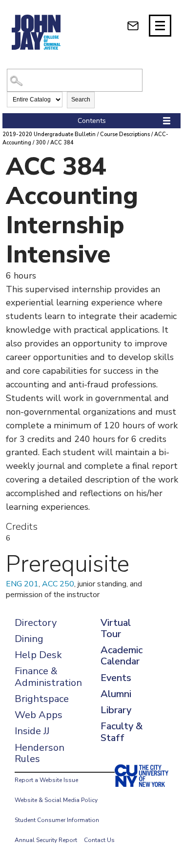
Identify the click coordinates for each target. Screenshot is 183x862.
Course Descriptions (125, 134)
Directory (36, 622)
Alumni (116, 694)
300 (41, 142)
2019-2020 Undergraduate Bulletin (49, 134)
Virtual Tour (116, 628)
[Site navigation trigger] (160, 26)
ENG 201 (22, 584)
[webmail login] (133, 26)
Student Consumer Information (57, 820)
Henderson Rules (39, 753)
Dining (29, 638)
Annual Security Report (46, 840)
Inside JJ (32, 731)
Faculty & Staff (121, 732)
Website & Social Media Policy (56, 800)
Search (80, 99)
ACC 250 (58, 584)
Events (116, 677)
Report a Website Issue (46, 780)
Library (116, 710)
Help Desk (38, 655)
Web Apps (38, 715)
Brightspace (42, 698)
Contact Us (99, 840)
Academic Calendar (121, 655)
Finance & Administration (48, 676)
